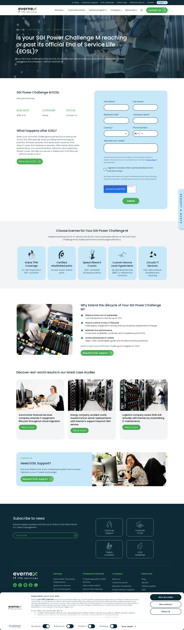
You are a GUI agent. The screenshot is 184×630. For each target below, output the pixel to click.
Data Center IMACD (91, 585)
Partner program (97, 10)
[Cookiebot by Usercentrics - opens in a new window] (15, 626)
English (161, 2)
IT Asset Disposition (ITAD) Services (94, 580)
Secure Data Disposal (93, 589)
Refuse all (166, 611)
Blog (144, 579)
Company (115, 10)
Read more (28, 427)
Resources (130, 10)
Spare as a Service (61, 585)
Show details (127, 626)
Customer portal (76, 10)
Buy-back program (62, 589)
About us (116, 579)
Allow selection (165, 604)
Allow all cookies (165, 597)
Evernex (20, 29)
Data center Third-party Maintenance (64, 580)
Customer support (89, 2)
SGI (48, 29)
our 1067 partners (46, 599)
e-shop (75, 2)
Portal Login (122, 2)
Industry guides (149, 586)
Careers (150, 2)
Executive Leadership (121, 586)
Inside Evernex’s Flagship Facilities (123, 591)
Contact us (154, 10)
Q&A (144, 589)
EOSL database (107, 2)
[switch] (70, 626)
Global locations (137, 2)
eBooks (145, 582)
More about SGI (27, 161)
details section (112, 617)
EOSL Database (35, 29)
